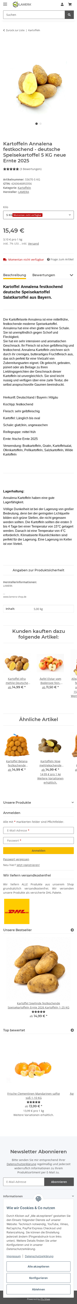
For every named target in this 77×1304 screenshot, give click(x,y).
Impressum (14, 1256)
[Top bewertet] (72, 1030)
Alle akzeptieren (38, 1266)
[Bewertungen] (38, 1011)
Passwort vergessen (16, 859)
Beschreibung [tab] (14, 275)
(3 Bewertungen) (30, 169)
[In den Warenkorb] (6, 42)
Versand (33, 243)
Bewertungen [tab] (43, 275)
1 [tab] (36, 124)
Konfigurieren (38, 1278)
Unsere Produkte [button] (17, 802)
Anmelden (38, 850)
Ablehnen (38, 1289)
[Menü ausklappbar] (5, 2)
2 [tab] (40, 124)
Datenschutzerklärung (39, 1256)
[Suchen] (69, 14)
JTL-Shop (45, 1299)
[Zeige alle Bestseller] (72, 930)
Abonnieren (59, 1182)
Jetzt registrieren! (28, 865)
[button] (62, 4)
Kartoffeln (24, 188)
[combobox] (38, 215)
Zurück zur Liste (15, 30)
